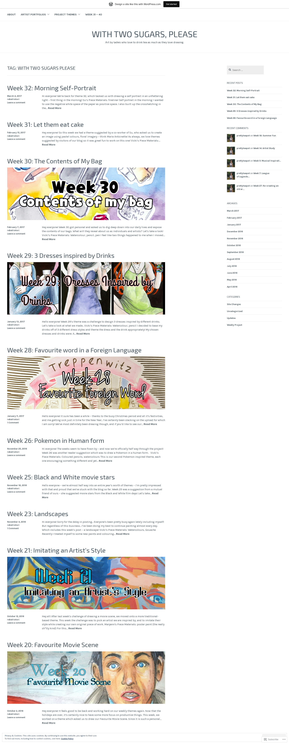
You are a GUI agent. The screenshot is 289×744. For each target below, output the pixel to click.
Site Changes (234, 304)
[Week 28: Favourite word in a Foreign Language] (86, 408)
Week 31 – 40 (93, 14)
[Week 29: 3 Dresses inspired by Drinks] (86, 313)
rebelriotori (13, 99)
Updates (231, 318)
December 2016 (235, 231)
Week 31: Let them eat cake (45, 124)
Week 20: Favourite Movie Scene (52, 644)
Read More (54, 108)
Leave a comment (16, 102)
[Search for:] (245, 70)
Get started (171, 4)
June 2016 (232, 273)
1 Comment (13, 422)
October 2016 (234, 245)
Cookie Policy (67, 738)
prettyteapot (243, 135)
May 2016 (232, 279)
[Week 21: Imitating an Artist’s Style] (86, 608)
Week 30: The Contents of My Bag (54, 161)
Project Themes (66, 14)
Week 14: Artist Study (264, 148)
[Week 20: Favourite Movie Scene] (86, 702)
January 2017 (234, 224)
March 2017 (233, 211)
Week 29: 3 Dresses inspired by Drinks (60, 255)
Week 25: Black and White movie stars (61, 477)
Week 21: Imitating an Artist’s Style (56, 550)
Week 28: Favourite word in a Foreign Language (74, 350)
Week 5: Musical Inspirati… (267, 161)
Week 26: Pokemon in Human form (55, 440)
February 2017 (234, 218)
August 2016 (233, 259)
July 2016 (232, 266)
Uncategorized (235, 311)
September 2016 (235, 252)
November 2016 (235, 238)
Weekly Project (234, 325)
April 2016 (232, 286)
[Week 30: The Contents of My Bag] (86, 219)
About (11, 14)
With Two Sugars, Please (144, 34)
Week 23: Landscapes (37, 513)
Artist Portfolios (33, 14)
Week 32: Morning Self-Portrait (51, 88)
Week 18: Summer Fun (264, 135)
